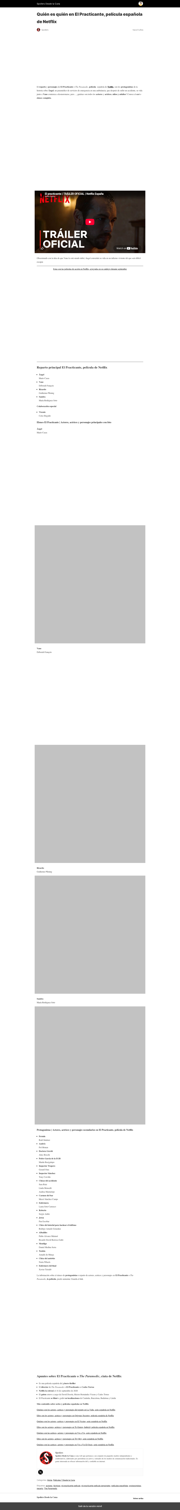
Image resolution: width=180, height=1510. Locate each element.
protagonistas (135, 1486)
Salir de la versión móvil (90, 1506)
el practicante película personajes (95, 1486)
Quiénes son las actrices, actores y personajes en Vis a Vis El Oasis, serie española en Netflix (75, 1444)
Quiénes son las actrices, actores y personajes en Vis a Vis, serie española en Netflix (71, 1433)
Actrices (56, 1486)
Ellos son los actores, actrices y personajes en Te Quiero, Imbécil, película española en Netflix (76, 1427)
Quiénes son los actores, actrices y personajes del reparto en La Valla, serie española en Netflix (76, 1409)
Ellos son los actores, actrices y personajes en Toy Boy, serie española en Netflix (70, 1438)
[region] (90, 123)
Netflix (110, 86)
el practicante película (70, 1486)
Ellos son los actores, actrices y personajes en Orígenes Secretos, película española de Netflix (75, 1415)
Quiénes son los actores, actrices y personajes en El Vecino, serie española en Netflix (72, 1421)
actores (49, 1486)
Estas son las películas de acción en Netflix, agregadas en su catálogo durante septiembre (90, 269)
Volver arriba (138, 1498)
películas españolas (119, 1486)
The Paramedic (50, 1488)
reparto (40, 1488)
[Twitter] (40, 1472)
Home (49, 1480)
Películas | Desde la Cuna (64, 1480)
